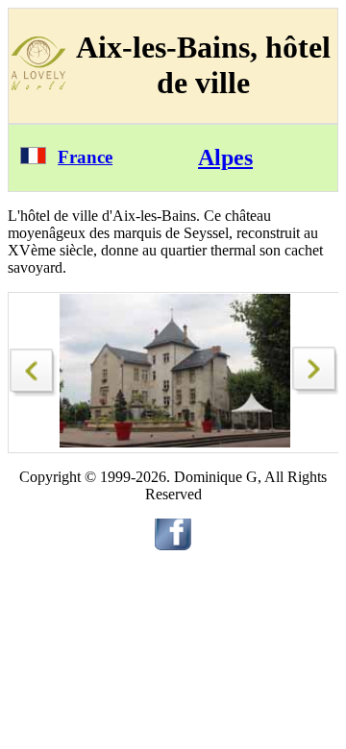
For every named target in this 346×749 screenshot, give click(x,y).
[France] (33, 159)
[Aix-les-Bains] (34, 367)
